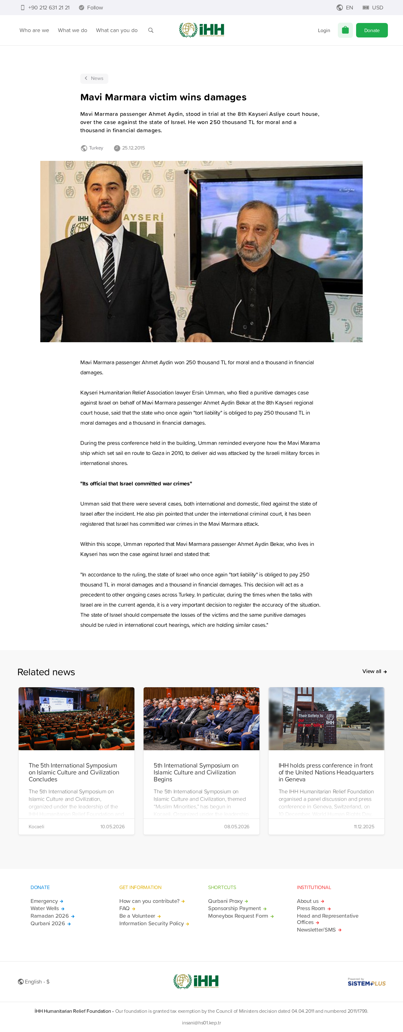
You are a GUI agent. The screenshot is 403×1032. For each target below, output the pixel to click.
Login (324, 30)
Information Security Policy (151, 923)
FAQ (124, 908)
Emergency (44, 901)
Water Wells (45, 908)
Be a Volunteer (137, 916)
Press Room (311, 908)
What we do (72, 30)
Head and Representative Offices (327, 919)
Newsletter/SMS (316, 930)
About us (308, 901)
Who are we (34, 30)
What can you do (117, 30)
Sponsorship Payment (234, 908)
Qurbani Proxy (225, 901)
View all (371, 671)
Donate (372, 30)
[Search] (151, 30)
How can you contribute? (149, 901)
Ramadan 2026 (50, 916)
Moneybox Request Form (238, 916)
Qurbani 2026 (48, 923)
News (97, 78)
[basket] (345, 30)
